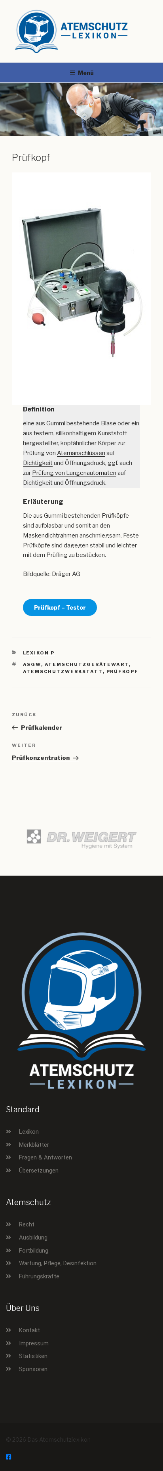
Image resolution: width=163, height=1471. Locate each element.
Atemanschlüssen (81, 453)
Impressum (34, 1343)
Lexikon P (39, 653)
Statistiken (33, 1356)
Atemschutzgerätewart (87, 664)
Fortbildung (33, 1250)
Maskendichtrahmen (50, 535)
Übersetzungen (39, 1170)
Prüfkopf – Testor (60, 607)
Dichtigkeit (38, 463)
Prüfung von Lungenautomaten (74, 472)
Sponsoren (33, 1369)
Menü (86, 72)
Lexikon (29, 1131)
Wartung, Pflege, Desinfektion (58, 1263)
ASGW (32, 664)
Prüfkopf (122, 671)
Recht (26, 1224)
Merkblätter (34, 1144)
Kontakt (29, 1330)
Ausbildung (33, 1237)
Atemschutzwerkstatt (63, 671)
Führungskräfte (39, 1276)
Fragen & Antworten (45, 1157)
